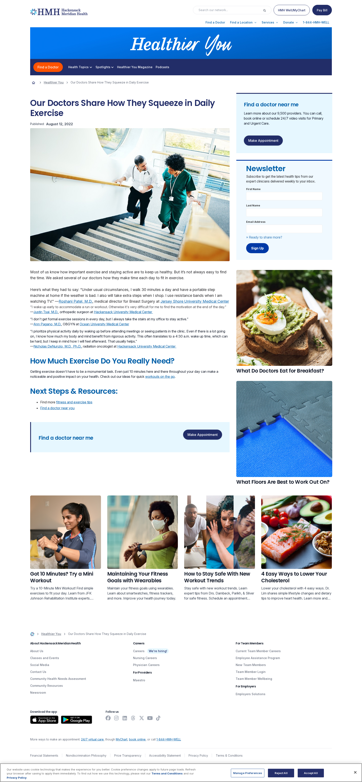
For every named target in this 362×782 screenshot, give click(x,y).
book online (137, 739)
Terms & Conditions (229, 755)
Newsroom (38, 692)
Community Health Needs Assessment (58, 678)
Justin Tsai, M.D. (46, 312)
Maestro (139, 680)
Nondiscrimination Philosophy (86, 755)
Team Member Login (251, 672)
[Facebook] (108, 718)
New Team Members (251, 665)
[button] (215, 22)
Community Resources (46, 685)
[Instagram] (116, 718)
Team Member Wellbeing (254, 678)
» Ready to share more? (264, 237)
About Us (36, 651)
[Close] (355, 772)
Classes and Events (44, 658)
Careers (139, 651)
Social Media (39, 665)
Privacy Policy (198, 755)
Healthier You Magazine (135, 67)
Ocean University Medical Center (104, 324)
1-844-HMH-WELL (168, 739)
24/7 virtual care (92, 739)
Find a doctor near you (57, 408)
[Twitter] (141, 718)
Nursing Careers (145, 658)
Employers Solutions (250, 694)
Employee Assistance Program (258, 658)
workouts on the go (160, 376)
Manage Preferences (247, 772)
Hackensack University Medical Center (123, 312)
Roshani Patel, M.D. (75, 301)
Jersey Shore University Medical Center (194, 301)
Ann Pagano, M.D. (47, 324)
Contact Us (38, 672)
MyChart (121, 739)
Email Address (255, 221)
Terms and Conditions (167, 773)
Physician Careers (146, 665)
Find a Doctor (48, 67)
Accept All (311, 772)
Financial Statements (44, 755)
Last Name (253, 205)
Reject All (281, 772)
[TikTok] (158, 718)
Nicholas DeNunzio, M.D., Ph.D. (57, 346)
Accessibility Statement (165, 755)
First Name (253, 189)
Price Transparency (127, 755)
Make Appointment (202, 435)
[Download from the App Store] (44, 720)
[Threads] (133, 718)
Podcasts (162, 67)
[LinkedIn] (124, 718)
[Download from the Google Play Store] (76, 720)
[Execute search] (267, 10)
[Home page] (33, 82)
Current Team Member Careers (258, 651)
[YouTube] (150, 718)
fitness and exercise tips (74, 402)
